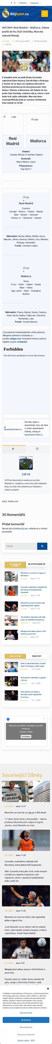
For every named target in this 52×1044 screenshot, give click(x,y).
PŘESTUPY (36, 656)
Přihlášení (23, 3)
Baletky (24, 669)
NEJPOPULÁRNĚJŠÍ (36, 564)
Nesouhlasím (26, 1027)
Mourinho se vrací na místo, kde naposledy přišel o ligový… (33, 604)
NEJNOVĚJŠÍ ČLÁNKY (15, 565)
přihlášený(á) (18, 528)
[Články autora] (38, 449)
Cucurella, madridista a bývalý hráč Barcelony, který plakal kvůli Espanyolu (34, 590)
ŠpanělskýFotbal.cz (34, 434)
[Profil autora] (14, 449)
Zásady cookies (23, 1040)
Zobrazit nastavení (26, 1034)
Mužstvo (25, 623)
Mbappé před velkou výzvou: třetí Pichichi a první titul (33, 632)
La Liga (5, 41)
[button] (48, 988)
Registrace (34, 3)
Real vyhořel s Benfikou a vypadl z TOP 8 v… (33, 679)
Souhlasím (26, 1020)
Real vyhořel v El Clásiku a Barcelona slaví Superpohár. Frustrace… (31, 694)
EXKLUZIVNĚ (15, 656)
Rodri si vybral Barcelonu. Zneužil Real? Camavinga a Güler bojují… (33, 664)
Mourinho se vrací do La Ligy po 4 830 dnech (33, 574)
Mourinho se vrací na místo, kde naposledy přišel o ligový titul (25, 918)
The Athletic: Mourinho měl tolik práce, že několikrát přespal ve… (33, 618)
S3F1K (8, 44)
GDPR (33, 1040)
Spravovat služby (26, 1013)
